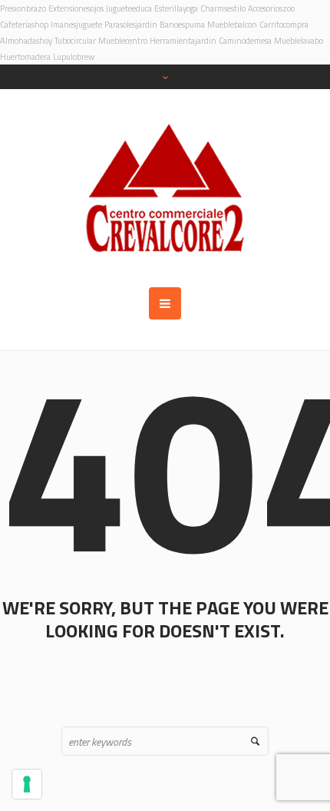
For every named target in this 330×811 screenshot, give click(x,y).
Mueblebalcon (232, 24)
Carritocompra (284, 24)
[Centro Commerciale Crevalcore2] (165, 188)
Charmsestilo (223, 8)
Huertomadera (25, 57)
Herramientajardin (183, 41)
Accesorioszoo (271, 8)
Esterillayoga (176, 8)
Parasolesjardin (130, 24)
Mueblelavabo (298, 41)
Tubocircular (75, 41)
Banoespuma (182, 24)
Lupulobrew (73, 57)
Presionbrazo (23, 8)
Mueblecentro (122, 41)
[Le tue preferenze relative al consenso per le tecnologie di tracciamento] (26, 784)
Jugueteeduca (129, 8)
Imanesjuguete (76, 24)
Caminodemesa (245, 41)
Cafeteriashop (24, 24)
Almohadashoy (26, 41)
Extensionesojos (76, 8)
